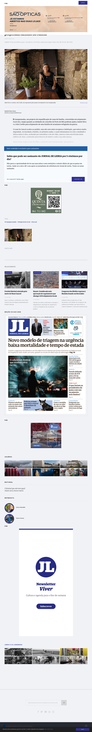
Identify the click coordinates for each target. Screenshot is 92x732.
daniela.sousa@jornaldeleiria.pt (13, 112)
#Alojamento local (24, 222)
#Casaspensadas (10, 222)
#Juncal (34, 222)
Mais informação (48, 729)
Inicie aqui (20, 179)
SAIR (83, 3)
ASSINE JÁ (78, 179)
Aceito (82, 729)
